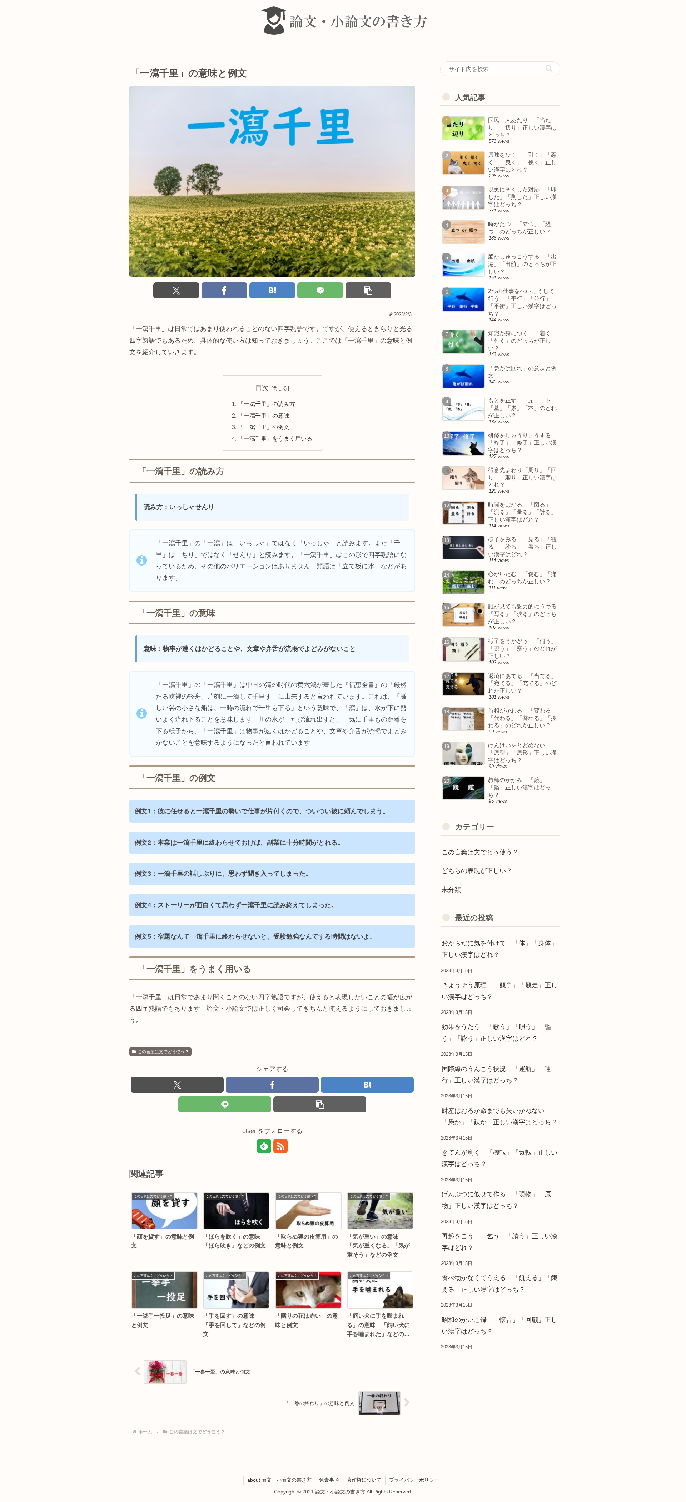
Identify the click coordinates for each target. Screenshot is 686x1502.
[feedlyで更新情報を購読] (264, 1146)
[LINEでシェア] (320, 290)
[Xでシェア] (176, 290)
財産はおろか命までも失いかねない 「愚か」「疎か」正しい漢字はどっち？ (499, 1116)
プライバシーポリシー (414, 1480)
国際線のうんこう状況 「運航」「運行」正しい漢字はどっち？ (496, 1074)
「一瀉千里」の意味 (263, 415)
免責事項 (329, 1480)
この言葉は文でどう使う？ (163, 1051)
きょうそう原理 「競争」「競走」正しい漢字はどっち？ (499, 990)
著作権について (364, 1480)
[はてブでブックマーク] (272, 290)
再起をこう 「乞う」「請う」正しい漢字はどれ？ (499, 1241)
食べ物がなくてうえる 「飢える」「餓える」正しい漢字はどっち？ (499, 1283)
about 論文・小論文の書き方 (279, 1480)
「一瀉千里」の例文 (263, 427)
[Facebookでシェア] (224, 290)
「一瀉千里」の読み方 (266, 404)
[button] (368, 290)
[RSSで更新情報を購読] (280, 1146)
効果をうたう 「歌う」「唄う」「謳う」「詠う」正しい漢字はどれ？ (496, 1032)
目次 (261, 387)
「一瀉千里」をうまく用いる (275, 438)
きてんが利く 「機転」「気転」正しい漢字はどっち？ (499, 1158)
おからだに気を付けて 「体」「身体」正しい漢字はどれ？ (499, 949)
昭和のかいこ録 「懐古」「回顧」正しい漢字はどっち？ (499, 1325)
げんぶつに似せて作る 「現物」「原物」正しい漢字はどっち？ (496, 1200)
